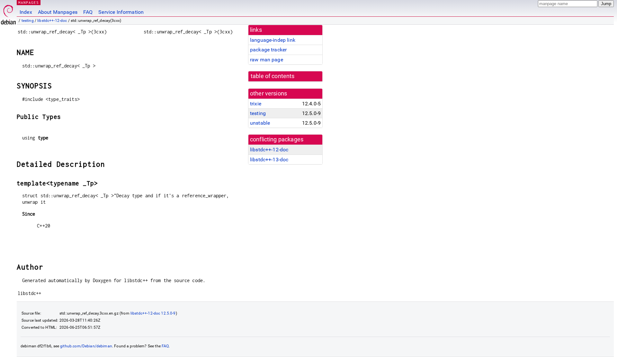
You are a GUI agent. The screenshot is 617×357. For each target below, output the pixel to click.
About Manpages (57, 12)
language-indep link (272, 40)
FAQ (88, 12)
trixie (255, 104)
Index (26, 12)
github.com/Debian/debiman (86, 346)
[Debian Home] (8, 13)
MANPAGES (28, 2)
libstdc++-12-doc (52, 20)
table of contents (273, 76)
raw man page (266, 60)
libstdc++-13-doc (269, 159)
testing (28, 20)
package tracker (268, 50)
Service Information (121, 12)
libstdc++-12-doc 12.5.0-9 (153, 313)
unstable (260, 123)
